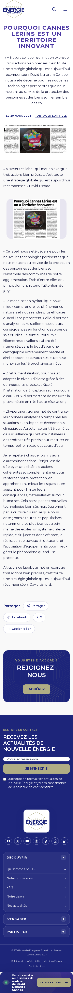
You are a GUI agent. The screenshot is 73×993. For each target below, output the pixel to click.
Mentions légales (53, 961)
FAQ (36, 887)
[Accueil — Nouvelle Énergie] (13, 9)
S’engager (36, 919)
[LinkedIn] (64, 841)
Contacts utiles (36, 966)
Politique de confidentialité (25, 961)
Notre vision (36, 896)
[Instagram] (36, 841)
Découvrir (36, 857)
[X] (17, 841)
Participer (36, 931)
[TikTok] (45, 841)
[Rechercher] (53, 9)
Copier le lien (21, 629)
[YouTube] (27, 841)
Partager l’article (51, 115)
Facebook (19, 617)
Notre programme (36, 878)
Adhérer (39, 690)
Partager (38, 606)
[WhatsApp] (55, 841)
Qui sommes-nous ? (36, 869)
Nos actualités (36, 905)
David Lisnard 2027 (37, 954)
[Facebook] (8, 841)
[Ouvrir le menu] (65, 9)
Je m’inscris (36, 769)
